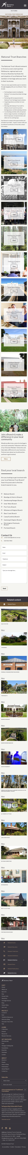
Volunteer (4, 1052)
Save (3, 1015)
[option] (14, 32)
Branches (4, 1050)
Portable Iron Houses (7, 932)
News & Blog (5, 1064)
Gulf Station (4, 623)
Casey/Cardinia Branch (12, 517)
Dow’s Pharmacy (5, 766)
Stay (3, 994)
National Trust (8, 4)
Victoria (14, 10)
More (6, 459)
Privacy (24, 1146)
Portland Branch (9, 528)
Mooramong (4, 884)
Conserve (4, 1012)
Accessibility (5, 1146)
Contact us (4, 1071)
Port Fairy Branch (10, 507)
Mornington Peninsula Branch (11, 524)
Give (3, 1043)
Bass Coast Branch (10, 513)
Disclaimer (18, 1146)
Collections (5, 1029)
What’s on (4, 989)
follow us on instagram (6, 1128)
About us (4, 1060)
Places (3, 987)
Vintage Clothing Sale (7, 1045)
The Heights (4, 695)
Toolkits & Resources (7, 1017)
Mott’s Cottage (5, 908)
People (3, 1062)
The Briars (4, 647)
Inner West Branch (10, 504)
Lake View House (5, 837)
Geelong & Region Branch (13, 520)
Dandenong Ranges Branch (13, 500)
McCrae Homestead (6, 861)
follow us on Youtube (10, 1128)
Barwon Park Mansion (7, 743)
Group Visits (5, 996)
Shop (3, 1003)
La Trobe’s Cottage (6, 813)
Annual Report (5, 1069)
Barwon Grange (5, 719)
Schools (4, 1031)
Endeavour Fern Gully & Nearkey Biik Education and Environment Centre (13, 791)
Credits (12, 1146)
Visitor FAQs (5, 1005)
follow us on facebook (3, 1128)
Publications (5, 1066)
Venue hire (4, 998)
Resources (4, 1033)
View (19, 139)
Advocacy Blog (6, 1019)
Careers (4, 1054)
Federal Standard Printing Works (10, 672)
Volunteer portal (6, 1119)
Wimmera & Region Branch (13, 510)
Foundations (5, 1048)
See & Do (4, 991)
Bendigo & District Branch (13, 497)
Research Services (6, 1036)
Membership (5, 1041)
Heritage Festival (6, 1000)
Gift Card (4, 1007)
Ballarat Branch (9, 494)
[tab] (12, 494)
